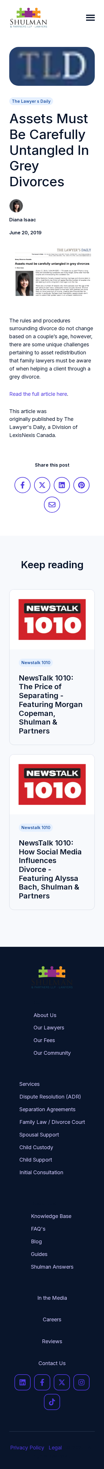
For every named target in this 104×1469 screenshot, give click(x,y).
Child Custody (36, 1147)
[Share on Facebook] (22, 485)
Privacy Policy (27, 1448)
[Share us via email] (52, 505)
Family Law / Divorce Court (52, 1122)
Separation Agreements (47, 1109)
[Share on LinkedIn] (62, 485)
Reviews (52, 1341)
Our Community (52, 1053)
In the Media (52, 1298)
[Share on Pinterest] (81, 485)
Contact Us (52, 1363)
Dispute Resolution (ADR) (50, 1097)
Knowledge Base (51, 1216)
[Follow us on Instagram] (81, 1382)
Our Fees (44, 1040)
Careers (52, 1319)
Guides (39, 1254)
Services (29, 1084)
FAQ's (38, 1229)
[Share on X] (42, 485)
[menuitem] (52, 1032)
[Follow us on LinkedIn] (22, 1382)
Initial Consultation (41, 1172)
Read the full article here (38, 394)
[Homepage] (28, 17)
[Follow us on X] (62, 1382)
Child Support (35, 1160)
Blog (36, 1241)
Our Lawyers (49, 1028)
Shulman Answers (52, 1267)
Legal (55, 1448)
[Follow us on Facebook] (42, 1382)
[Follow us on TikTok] (52, 1402)
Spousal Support (39, 1135)
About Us (45, 1015)
